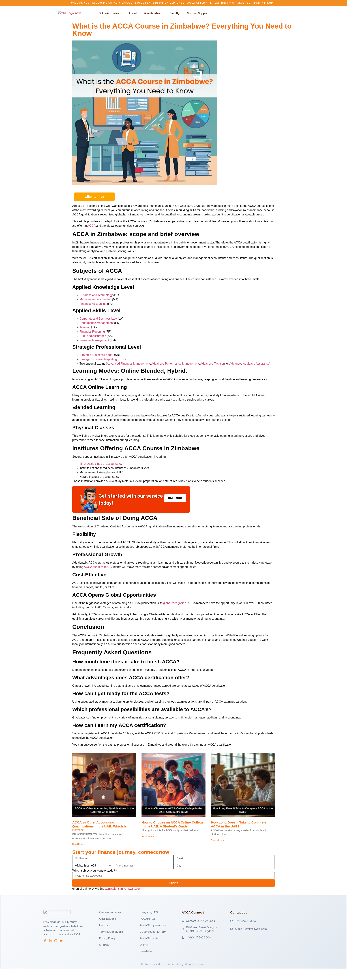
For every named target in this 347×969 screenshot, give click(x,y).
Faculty (175, 13)
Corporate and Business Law (98, 318)
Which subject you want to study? (94, 870)
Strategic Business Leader (96, 354)
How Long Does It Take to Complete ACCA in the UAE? (238, 824)
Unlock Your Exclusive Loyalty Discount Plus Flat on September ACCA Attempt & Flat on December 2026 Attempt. (173, 2)
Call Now (175, 498)
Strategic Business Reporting (98, 359)
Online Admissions (109, 13)
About (133, 13)
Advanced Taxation (212, 363)
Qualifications (153, 13)
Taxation (85, 327)
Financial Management (94, 340)
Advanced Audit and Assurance (249, 363)
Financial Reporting (92, 331)
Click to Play (94, 196)
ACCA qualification (96, 566)
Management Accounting (95, 299)
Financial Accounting (93, 303)
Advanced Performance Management (175, 363)
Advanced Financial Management (128, 363)
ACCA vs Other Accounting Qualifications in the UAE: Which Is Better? (99, 826)
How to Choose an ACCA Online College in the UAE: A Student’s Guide (173, 824)
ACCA (91, 225)
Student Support (198, 13)
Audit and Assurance (93, 335)
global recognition (174, 603)
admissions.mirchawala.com (123, 888)
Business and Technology (96, 295)
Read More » (78, 844)
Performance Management (96, 322)
